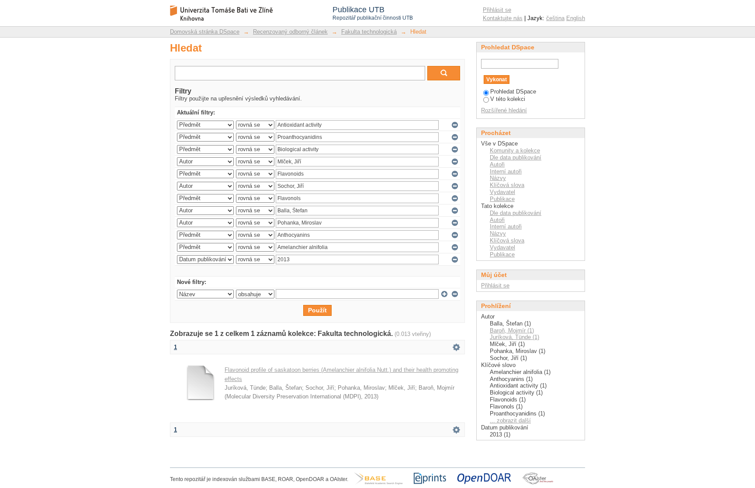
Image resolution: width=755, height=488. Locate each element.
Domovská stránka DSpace (204, 31)
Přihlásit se (497, 10)
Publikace (502, 199)
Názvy (498, 178)
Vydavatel (502, 192)
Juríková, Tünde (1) (514, 337)
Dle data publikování (515, 157)
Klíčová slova (507, 185)
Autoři (497, 164)
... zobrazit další (510, 420)
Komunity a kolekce (515, 150)
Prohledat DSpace (513, 91)
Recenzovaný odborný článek (290, 31)
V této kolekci (507, 99)
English (575, 18)
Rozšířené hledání (504, 110)
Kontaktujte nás (503, 18)
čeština (555, 18)
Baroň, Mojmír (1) (512, 330)
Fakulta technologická (369, 31)
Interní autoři (506, 171)
